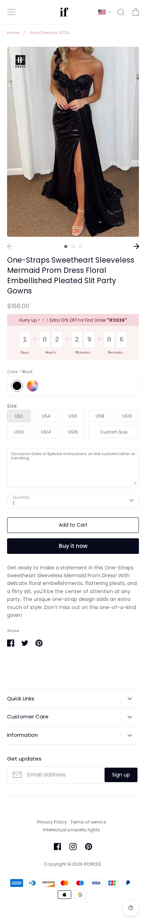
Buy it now (73, 546)
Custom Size (113, 432)
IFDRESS (92, 864)
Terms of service (88, 822)
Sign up (121, 774)
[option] (73, 142)
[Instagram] (73, 846)
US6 (73, 416)
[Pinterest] (88, 846)
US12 (19, 432)
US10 (127, 416)
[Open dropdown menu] (129, 698)
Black (17, 386)
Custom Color (33, 386)
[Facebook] (57, 846)
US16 (73, 432)
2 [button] (73, 246)
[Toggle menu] (11, 12)
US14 (46, 432)
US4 (46, 416)
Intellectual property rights (71, 830)
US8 (100, 416)
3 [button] (80, 246)
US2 (19, 416)
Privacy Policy (52, 822)
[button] (104, 12)
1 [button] (65, 246)
